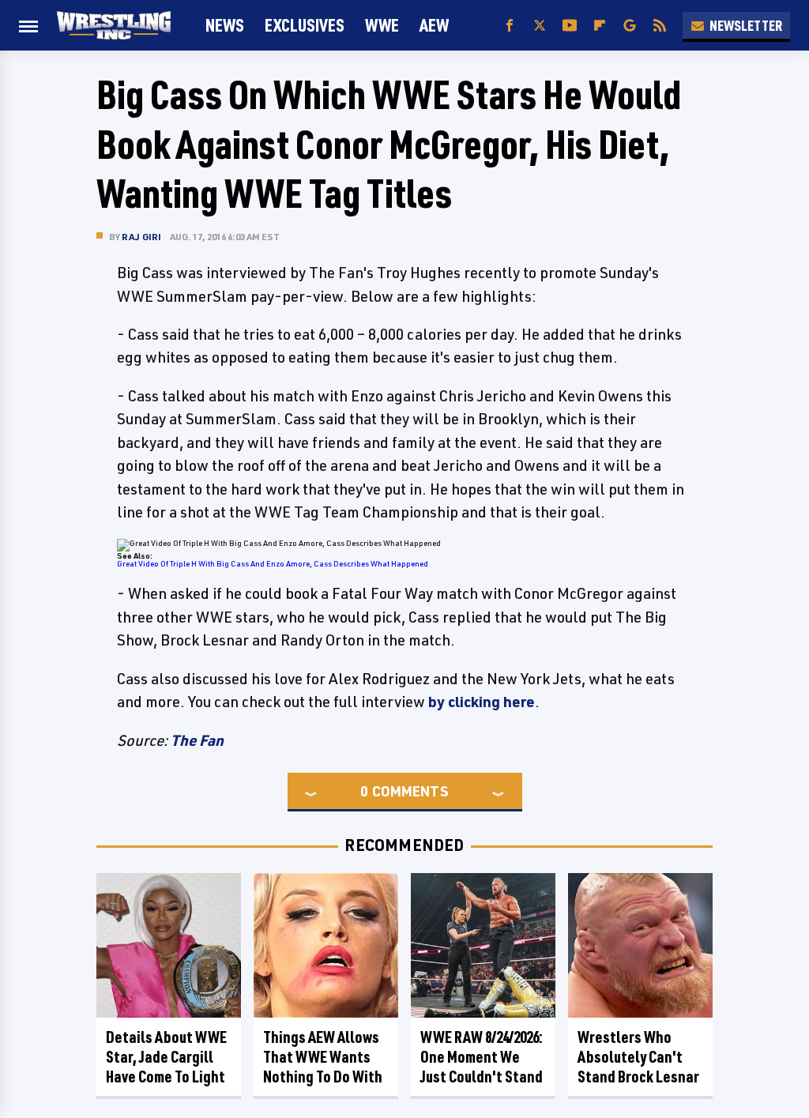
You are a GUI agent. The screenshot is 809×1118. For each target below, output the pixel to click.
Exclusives (304, 25)
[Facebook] (509, 25)
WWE (382, 25)
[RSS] (660, 25)
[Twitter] (539, 25)
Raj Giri (142, 237)
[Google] (630, 25)
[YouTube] (570, 25)
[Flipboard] (600, 25)
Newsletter (745, 25)
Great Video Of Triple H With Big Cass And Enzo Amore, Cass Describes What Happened (272, 563)
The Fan (197, 740)
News (224, 25)
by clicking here (481, 701)
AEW (434, 25)
